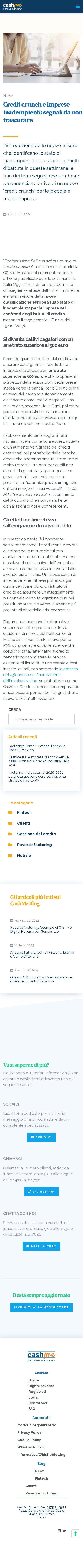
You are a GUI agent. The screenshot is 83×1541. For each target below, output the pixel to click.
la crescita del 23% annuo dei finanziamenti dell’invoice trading (40, 675)
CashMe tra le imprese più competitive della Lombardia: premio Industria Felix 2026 (38, 761)
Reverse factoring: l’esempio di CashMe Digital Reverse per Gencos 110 (41, 930)
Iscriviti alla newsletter (41, 1307)
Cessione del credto (36, 834)
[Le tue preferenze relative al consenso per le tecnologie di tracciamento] (76, 1534)
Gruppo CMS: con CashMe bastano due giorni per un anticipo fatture (41, 979)
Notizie (23, 855)
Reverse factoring (34, 844)
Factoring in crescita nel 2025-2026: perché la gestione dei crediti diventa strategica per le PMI (37, 776)
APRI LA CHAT (43, 1246)
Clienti (23, 823)
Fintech (24, 812)
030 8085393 (43, 1191)
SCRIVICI (43, 1137)
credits (41, 1517)
